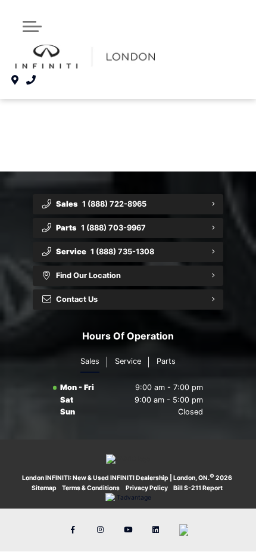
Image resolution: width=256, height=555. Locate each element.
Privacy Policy (147, 488)
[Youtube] (128, 530)
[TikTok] (183, 530)
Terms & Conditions (91, 488)
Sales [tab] (89, 361)
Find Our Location (88, 275)
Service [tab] (128, 361)
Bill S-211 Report (198, 488)
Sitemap (44, 488)
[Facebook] (73, 530)
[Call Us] (31, 79)
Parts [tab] (166, 361)
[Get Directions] (15, 79)
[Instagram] (101, 530)
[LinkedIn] (155, 530)
